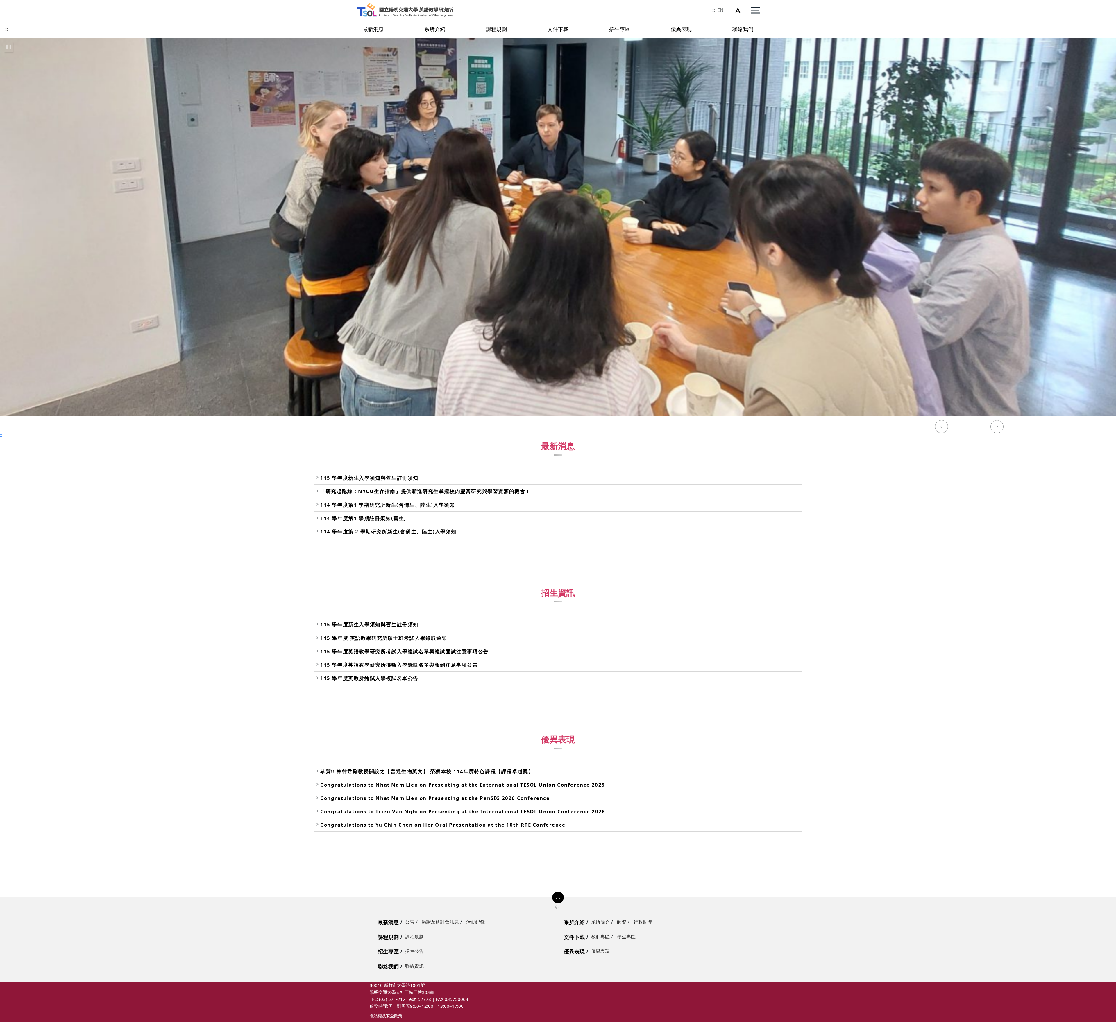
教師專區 (600, 936)
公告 (409, 922)
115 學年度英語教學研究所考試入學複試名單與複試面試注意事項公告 (404, 651)
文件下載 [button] (558, 29)
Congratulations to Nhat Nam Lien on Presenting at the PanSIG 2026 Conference (435, 798)
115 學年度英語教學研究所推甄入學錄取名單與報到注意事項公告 (399, 664)
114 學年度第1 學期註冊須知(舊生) (363, 518)
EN (720, 10)
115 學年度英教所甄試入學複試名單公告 (369, 678)
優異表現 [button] (681, 29)
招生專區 (388, 951)
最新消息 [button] (373, 29)
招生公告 (414, 951)
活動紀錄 (475, 922)
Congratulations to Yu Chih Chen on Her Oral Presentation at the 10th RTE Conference (443, 824)
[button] (741, 10)
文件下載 (574, 936)
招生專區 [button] (619, 29)
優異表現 (574, 951)
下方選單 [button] (558, 897)
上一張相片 (941, 427)
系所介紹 (574, 922)
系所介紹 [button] (434, 29)
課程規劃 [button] (496, 29)
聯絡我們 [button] (742, 29)
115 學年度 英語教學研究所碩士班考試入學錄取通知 (383, 638)
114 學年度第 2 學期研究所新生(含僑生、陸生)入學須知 (388, 531)
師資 (621, 922)
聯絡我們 (388, 966)
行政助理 (643, 922)
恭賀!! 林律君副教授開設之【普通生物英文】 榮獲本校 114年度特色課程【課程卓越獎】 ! (428, 771)
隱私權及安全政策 (386, 1016)
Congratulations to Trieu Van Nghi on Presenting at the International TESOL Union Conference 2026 (462, 811)
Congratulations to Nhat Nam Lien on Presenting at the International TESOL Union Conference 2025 (462, 784)
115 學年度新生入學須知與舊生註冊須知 (369, 477)
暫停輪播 (8, 47)
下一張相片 (997, 427)
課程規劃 (388, 936)
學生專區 (626, 936)
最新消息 (388, 922)
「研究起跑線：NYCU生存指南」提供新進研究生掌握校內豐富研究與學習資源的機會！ (425, 491)
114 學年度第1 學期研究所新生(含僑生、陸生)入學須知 (387, 504)
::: (713, 10)
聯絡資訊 (414, 966)
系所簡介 (600, 922)
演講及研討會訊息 (440, 922)
